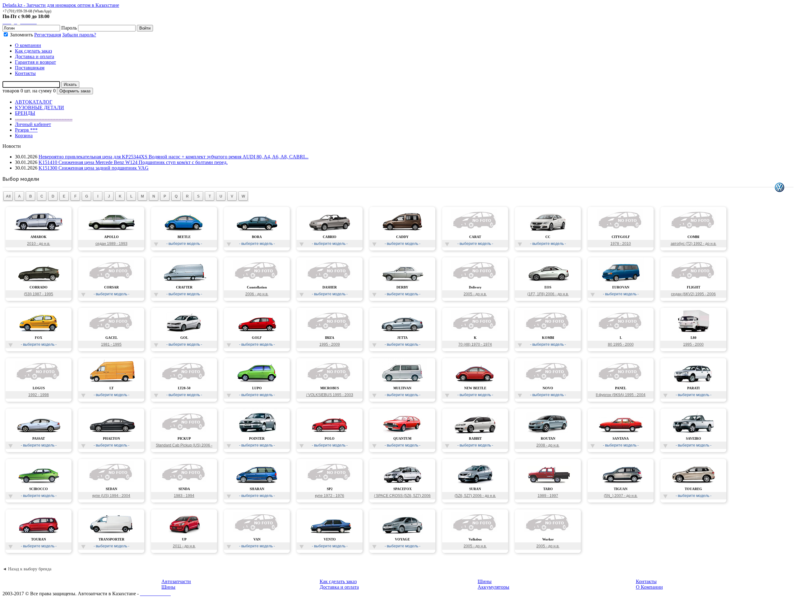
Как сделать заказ (338, 581)
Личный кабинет (33, 124)
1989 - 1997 (548, 496)
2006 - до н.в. (256, 294)
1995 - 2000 (693, 344)
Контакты (646, 581)
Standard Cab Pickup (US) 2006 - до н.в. (184, 446)
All (8, 196)
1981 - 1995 (111, 344)
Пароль (69, 27)
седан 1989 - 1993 (111, 243)
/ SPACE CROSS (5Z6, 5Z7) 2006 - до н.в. (402, 496)
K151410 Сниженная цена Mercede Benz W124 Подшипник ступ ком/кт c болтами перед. (133, 162)
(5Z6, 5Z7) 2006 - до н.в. (475, 496)
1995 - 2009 (329, 344)
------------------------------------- (43, 118)
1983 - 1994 (184, 496)
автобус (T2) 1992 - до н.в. (693, 243)
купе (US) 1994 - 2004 (111, 496)
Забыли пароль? (79, 34)
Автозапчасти (176, 581)
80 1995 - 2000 (621, 344)
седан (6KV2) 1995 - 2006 (693, 294)
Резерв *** (26, 130)
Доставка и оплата (339, 587)
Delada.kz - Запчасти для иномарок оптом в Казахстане (60, 5)
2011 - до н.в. (184, 546)
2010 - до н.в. (38, 243)
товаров (10, 90)
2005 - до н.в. (475, 294)
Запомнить (21, 34)
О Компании (649, 587)
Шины (168, 587)
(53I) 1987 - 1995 (38, 294)
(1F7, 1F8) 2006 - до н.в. (548, 294)
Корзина (24, 135)
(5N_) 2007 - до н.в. (620, 496)
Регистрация (47, 34)
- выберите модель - (184, 243)
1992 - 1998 (38, 395)
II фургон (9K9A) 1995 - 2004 (621, 395)
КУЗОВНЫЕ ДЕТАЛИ (39, 107)
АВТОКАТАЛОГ (33, 102)
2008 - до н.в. (547, 445)
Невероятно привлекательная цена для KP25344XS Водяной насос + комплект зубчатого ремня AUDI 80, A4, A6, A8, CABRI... (173, 156)
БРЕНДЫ (25, 113)
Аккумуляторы (493, 587)
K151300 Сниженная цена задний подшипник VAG (94, 168)
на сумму (42, 90)
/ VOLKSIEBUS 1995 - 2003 (329, 395)
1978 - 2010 (620, 243)
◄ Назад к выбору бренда (26, 569)
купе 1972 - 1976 (329, 496)
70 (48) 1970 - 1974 (475, 344)
